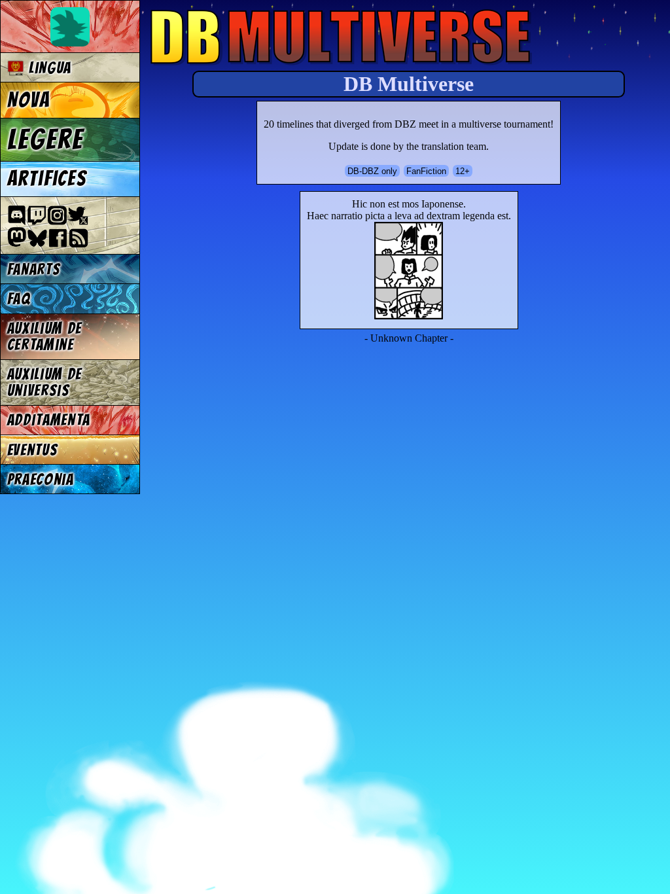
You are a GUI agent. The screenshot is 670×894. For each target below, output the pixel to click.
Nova (28, 100)
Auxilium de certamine (44, 336)
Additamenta (48, 420)
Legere (45, 139)
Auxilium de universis (44, 382)
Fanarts (34, 269)
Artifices (46, 179)
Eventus (32, 450)
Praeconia (40, 479)
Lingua (47, 68)
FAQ (19, 299)
